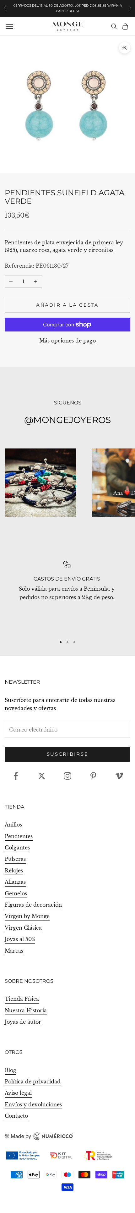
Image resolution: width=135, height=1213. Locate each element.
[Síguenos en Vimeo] (119, 776)
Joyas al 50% (20, 939)
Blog (10, 1070)
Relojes (14, 870)
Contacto (16, 1116)
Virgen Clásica (23, 928)
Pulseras (15, 859)
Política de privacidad (33, 1081)
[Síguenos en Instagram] (67, 776)
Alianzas (15, 882)
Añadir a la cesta (67, 305)
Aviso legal (18, 1093)
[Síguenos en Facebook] (15, 776)
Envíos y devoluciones (33, 1104)
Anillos (13, 824)
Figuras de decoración (33, 905)
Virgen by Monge (27, 916)
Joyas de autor (23, 1022)
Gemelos (16, 893)
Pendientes (19, 836)
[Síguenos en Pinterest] (93, 776)
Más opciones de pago (67, 340)
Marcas (14, 951)
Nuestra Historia (26, 1010)
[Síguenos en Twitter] (41, 776)
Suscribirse (68, 754)
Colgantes (17, 847)
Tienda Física (22, 999)
